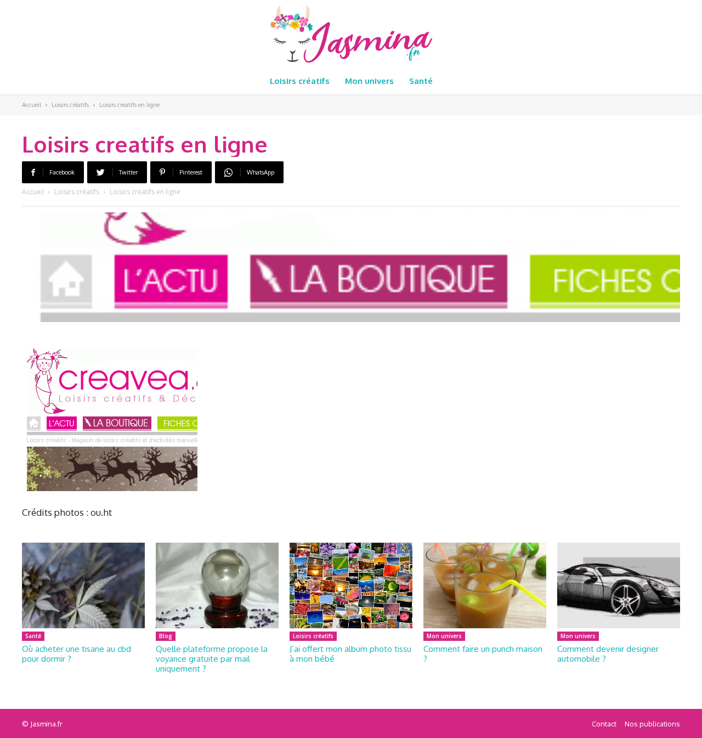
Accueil (31, 105)
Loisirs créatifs (70, 105)
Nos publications (652, 723)
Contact (604, 723)
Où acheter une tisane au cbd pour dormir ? (76, 654)
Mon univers (444, 636)
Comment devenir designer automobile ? (608, 654)
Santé (33, 636)
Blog (165, 636)
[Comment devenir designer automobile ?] (618, 586)
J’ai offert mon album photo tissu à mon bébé (350, 654)
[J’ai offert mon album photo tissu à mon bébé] (351, 586)
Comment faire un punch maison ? (482, 654)
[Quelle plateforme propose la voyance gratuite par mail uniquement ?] (217, 586)
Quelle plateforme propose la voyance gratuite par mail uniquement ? (212, 659)
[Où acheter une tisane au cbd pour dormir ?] (83, 586)
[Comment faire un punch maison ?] (484, 586)
